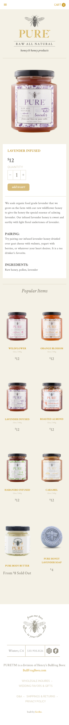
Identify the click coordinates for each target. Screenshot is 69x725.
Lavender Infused (17, 419)
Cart (59, 4)
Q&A (19, 696)
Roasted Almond (51, 419)
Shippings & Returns (40, 696)
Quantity (15, 167)
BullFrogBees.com (34, 670)
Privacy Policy (35, 701)
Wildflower (17, 348)
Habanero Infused (17, 490)
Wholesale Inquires (36, 680)
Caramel (52, 490)
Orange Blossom (51, 348)
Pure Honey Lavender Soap (52, 560)
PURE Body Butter (17, 565)
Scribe (38, 712)
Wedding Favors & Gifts (36, 685)
